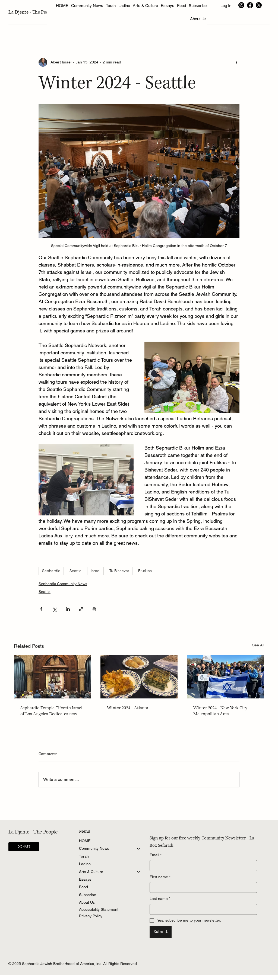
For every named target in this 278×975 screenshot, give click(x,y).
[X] (259, 5)
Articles (20, 25)
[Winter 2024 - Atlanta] (139, 676)
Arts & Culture (91, 872)
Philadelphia (212, 25)
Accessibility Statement (98, 909)
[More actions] (236, 62)
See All (258, 645)
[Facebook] (250, 5)
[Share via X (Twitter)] (54, 609)
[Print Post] (94, 609)
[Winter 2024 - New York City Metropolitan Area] (225, 676)
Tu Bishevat (119, 570)
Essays (85, 879)
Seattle (75, 570)
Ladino (85, 864)
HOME (84, 841)
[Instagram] (241, 5)
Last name (160, 898)
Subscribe (87, 895)
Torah (84, 856)
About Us (87, 902)
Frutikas (145, 570)
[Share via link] (81, 609)
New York (45, 25)
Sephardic (51, 570)
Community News (94, 848)
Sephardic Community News (63, 584)
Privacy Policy (90, 916)
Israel (95, 570)
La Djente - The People (31, 12)
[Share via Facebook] (41, 609)
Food (83, 887)
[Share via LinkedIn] (67, 609)
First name (160, 877)
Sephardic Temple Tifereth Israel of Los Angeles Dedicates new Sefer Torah (51, 711)
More (238, 25)
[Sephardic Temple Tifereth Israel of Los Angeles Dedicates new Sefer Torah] (52, 676)
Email (156, 855)
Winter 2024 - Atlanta (127, 708)
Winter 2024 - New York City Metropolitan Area (220, 711)
